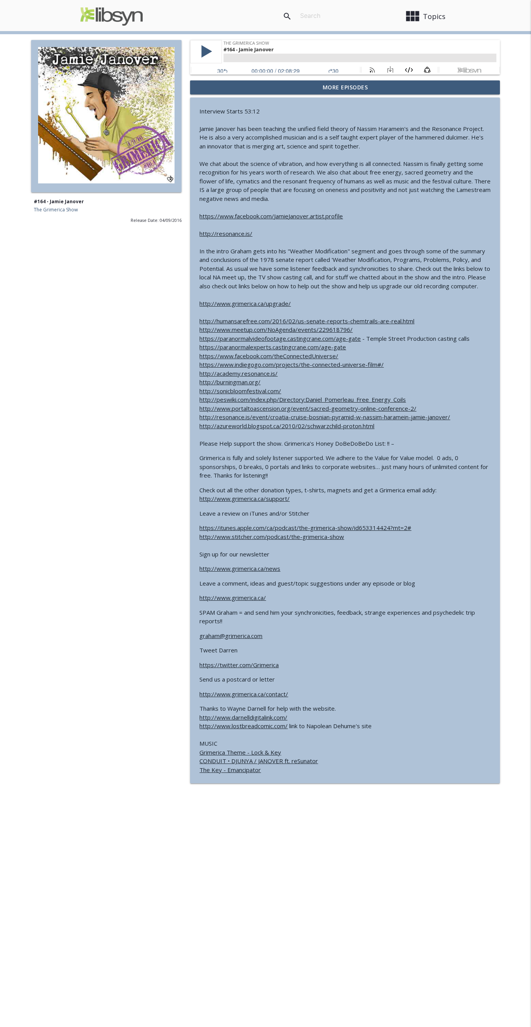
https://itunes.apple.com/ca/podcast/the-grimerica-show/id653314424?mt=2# (305, 528)
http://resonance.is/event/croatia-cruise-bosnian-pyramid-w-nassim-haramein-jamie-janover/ (324, 417)
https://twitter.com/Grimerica (239, 665)
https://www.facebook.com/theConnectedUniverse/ (268, 356)
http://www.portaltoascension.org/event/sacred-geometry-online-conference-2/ (307, 408)
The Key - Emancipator (230, 770)
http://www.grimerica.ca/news (239, 568)
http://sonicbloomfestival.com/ (240, 391)
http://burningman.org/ (229, 382)
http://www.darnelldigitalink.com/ (243, 717)
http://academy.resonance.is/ (238, 373)
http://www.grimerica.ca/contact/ (243, 694)
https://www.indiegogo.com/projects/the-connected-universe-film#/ (291, 364)
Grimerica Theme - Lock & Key (240, 752)
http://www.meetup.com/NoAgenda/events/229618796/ (276, 329)
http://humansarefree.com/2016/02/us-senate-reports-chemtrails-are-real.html (306, 321)
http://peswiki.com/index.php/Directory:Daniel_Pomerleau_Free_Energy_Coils (302, 399)
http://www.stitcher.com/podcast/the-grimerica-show (271, 537)
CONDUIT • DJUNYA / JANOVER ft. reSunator (258, 761)
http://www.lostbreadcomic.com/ (243, 726)
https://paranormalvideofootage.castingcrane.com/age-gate (280, 338)
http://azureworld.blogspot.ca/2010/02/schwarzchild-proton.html (286, 426)
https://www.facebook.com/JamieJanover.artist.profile (271, 216)
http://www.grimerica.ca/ (232, 598)
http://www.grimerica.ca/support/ (244, 498)
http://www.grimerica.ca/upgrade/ (245, 303)
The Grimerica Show (56, 209)
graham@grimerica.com (230, 636)
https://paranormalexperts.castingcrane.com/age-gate (272, 347)
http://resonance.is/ (225, 233)
